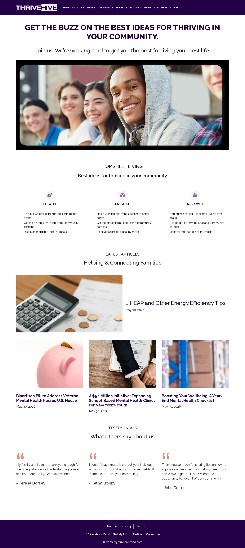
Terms (140, 526)
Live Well (124, 218)
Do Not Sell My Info (115, 534)
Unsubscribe (108, 526)
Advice (91, 7)
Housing (135, 7)
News (147, 7)
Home (66, 7)
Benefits (121, 7)
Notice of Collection (146, 534)
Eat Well (51, 218)
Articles (78, 7)
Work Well (196, 218)
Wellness (160, 7)
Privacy (126, 526)
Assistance (105, 7)
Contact (176, 7)
